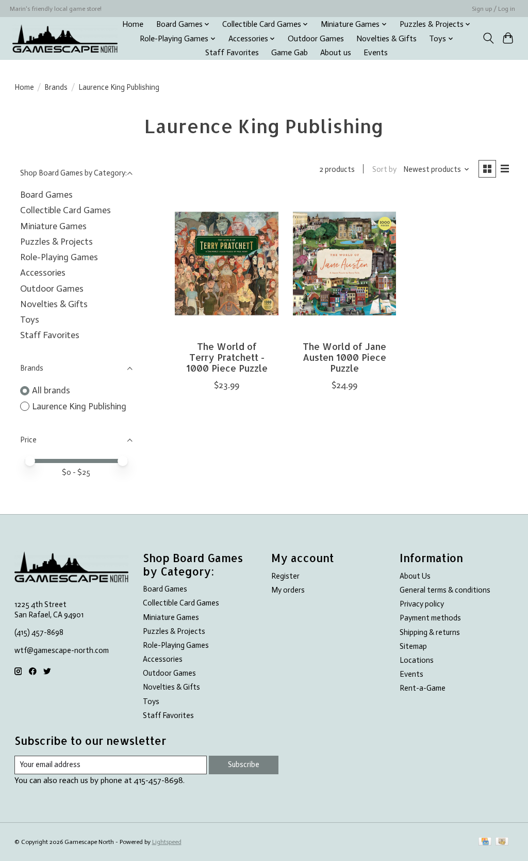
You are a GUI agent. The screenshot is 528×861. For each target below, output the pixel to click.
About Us (415, 576)
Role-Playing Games (59, 257)
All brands (51, 390)
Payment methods (430, 618)
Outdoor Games (316, 38)
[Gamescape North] (65, 38)
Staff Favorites (232, 52)
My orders (288, 590)
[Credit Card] (484, 842)
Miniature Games (53, 226)
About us (335, 52)
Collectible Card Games (65, 210)
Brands (56, 87)
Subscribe (243, 764)
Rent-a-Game (423, 688)
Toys (29, 319)
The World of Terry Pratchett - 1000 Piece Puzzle (227, 357)
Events (376, 52)
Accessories (42, 272)
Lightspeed (167, 842)
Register (285, 576)
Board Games (46, 194)
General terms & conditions (445, 590)
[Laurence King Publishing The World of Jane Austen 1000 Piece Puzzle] (345, 263)
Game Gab (289, 52)
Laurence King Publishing (79, 406)
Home (132, 24)
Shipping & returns (430, 632)
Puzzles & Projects (56, 241)
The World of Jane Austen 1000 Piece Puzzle (344, 357)
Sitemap (413, 646)
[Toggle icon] (488, 38)
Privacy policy (422, 604)
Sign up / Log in (493, 8)
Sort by (384, 169)
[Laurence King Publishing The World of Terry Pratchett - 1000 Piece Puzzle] (226, 263)
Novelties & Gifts (386, 38)
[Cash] (502, 842)
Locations (417, 660)
